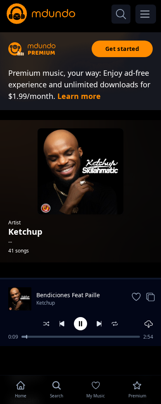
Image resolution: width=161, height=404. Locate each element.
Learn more (79, 96)
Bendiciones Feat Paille (68, 295)
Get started (122, 49)
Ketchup (45, 302)
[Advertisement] (80, 359)
